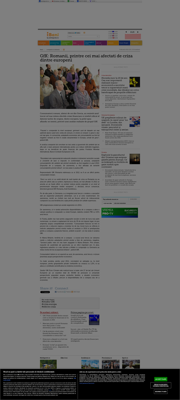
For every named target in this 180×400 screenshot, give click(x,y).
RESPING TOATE (160, 391)
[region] (90, 384)
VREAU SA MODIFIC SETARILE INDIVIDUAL (161, 385)
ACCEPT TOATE (160, 379)
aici (50, 390)
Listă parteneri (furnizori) (86, 383)
